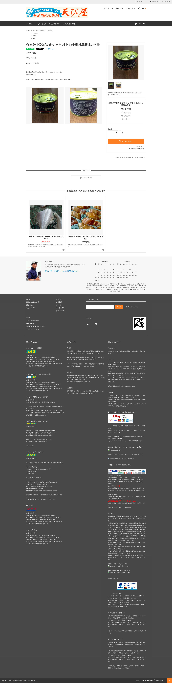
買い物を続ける (139, 157)
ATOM (32, 323)
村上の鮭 (35, 33)
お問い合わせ (42, 24)
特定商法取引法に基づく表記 (35, 326)
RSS (27, 323)
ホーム (28, 30)
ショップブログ (54, 24)
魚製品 (34, 36)
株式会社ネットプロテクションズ (129, 488)
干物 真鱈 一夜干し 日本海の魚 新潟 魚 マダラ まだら (86, 238)
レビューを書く (87, 177)
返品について (140, 146)
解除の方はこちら (131, 306)
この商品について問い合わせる (122, 157)
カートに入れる (126, 141)
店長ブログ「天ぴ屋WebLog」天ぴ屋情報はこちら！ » (62, 271)
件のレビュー (51, 49)
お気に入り (126, 116)
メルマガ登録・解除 (68, 24)
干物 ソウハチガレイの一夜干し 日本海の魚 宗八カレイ (46, 238)
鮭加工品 (49, 30)
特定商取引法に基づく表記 (136, 148)
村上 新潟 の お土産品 (38, 30)
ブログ (28, 317)
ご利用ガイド (30, 24)
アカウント (142, 1)
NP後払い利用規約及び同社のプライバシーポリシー (122, 496)
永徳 (34, 38)
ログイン (154, 1)
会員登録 (166, 1)
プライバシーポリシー (33, 329)
